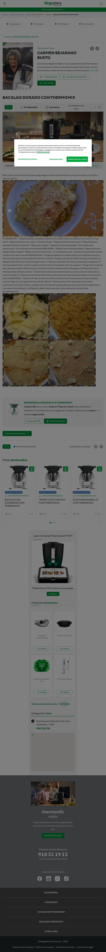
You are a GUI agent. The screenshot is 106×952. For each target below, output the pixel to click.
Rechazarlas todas (56, 159)
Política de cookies (43, 152)
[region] (53, 152)
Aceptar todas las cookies (77, 159)
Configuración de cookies (27, 159)
